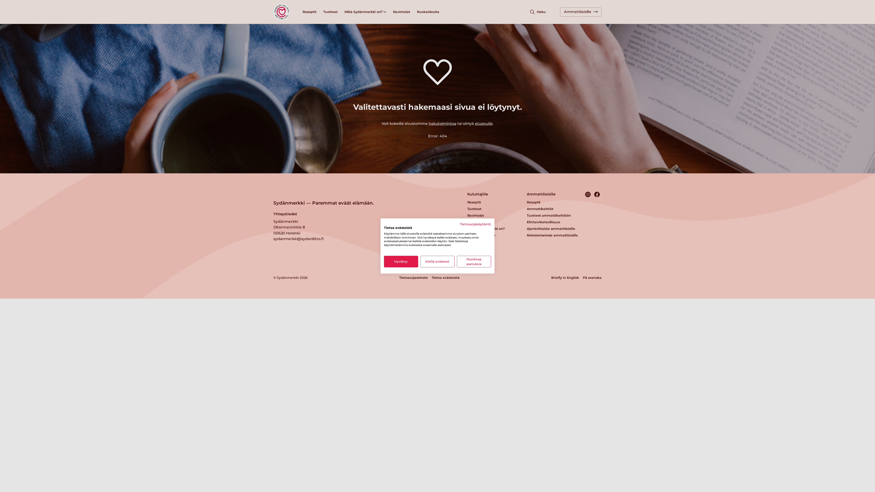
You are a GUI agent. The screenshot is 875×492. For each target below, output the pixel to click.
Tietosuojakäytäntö (475, 224)
